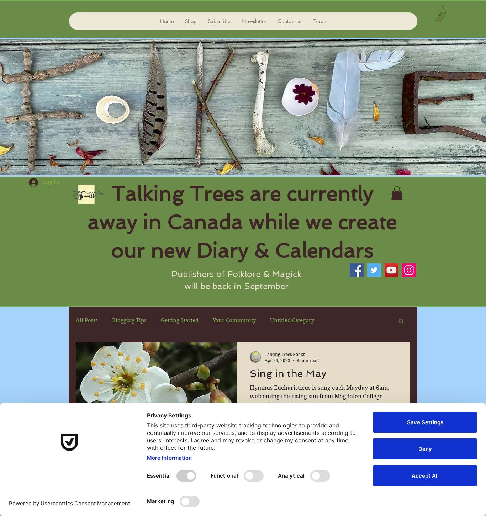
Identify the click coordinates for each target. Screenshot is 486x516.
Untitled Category (292, 320)
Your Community (234, 320)
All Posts (87, 320)
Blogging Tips (129, 320)
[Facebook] (357, 270)
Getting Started (180, 320)
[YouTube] (391, 270)
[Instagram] (409, 270)
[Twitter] (374, 270)
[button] (397, 193)
